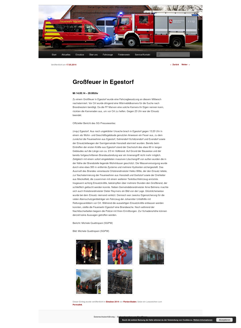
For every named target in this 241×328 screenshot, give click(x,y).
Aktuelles (66, 54)
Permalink (77, 304)
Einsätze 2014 (112, 301)
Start (54, 54)
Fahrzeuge (108, 54)
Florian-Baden (129, 301)
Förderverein (124, 54)
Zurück (174, 64)
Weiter (185, 64)
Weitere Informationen (202, 320)
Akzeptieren (224, 319)
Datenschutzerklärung (104, 316)
